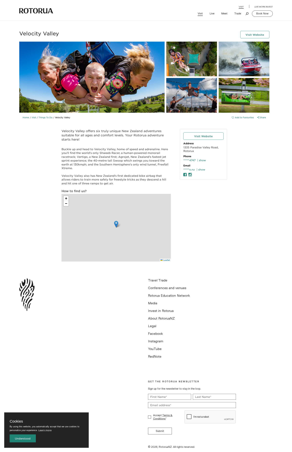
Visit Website (255, 34)
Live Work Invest (263, 7)
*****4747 (189, 160)
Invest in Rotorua (161, 311)
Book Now (262, 13)
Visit (241, 7)
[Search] (247, 14)
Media (152, 303)
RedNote (154, 356)
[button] (116, 224)
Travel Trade (157, 280)
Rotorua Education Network (169, 295)
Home (26, 117)
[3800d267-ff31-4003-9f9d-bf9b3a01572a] (243, 117)
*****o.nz (189, 169)
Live (212, 13)
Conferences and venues (167, 288)
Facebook (155, 333)
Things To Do (45, 117)
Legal (152, 326)
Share (262, 117)
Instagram (155, 341)
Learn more (45, 430)
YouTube (155, 349)
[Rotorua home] (36, 11)
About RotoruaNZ (161, 318)
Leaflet (166, 260)
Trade (237, 13)
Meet (224, 13)
